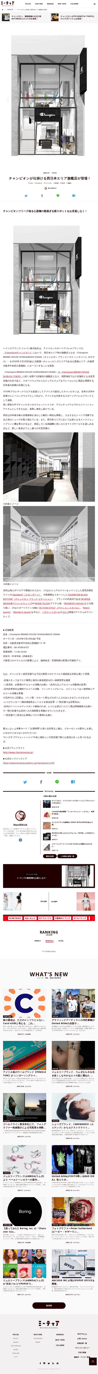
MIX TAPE (62, 4)
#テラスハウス (45, 918)
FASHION (10, 10)
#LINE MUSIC (15, 918)
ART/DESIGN (16, 1346)
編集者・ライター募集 (82, 1357)
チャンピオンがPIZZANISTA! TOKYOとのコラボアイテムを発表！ (78, 17)
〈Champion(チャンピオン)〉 (18, 352)
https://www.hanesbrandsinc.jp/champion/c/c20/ (28, 762)
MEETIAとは (82, 1334)
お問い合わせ (82, 1338)
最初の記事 (50, 856)
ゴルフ (65, 612)
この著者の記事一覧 (67, 856)
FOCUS (28, 4)
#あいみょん (30, 918)
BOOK (16, 1349)
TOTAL (61, 941)
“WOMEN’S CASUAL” (74, 603)
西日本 (63, 183)
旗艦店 (69, 183)
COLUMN (74, 4)
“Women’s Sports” (22, 612)
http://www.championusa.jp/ (18, 752)
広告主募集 (82, 1352)
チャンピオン (48, 183)
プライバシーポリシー (82, 1348)
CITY (16, 1357)
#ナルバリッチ (80, 918)
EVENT (37, 1342)
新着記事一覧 (82, 1343)
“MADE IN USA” (42, 603)
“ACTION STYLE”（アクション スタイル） (60, 607)
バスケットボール (51, 612)
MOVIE (15, 1342)
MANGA (50, 4)
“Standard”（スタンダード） (26, 594)
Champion (39, 183)
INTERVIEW (38, 1338)
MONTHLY (50, 941)
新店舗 (56, 183)
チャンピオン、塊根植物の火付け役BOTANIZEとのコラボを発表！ (26, 17)
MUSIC (15, 1338)
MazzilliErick (51, 188)
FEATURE (39, 4)
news (31, 183)
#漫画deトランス (62, 918)
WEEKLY (38, 941)
